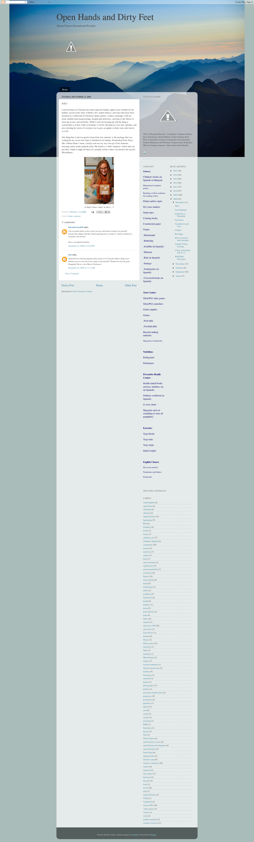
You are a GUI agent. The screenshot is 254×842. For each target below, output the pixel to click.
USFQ (145, 798)
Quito (145, 706)
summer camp (149, 759)
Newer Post (68, 285)
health (145, 601)
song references (149, 749)
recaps (145, 713)
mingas (146, 661)
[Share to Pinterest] (108, 212)
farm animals (148, 579)
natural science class (151, 668)
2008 (175, 199)
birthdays (147, 527)
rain (144, 710)
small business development (154, 745)
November (180, 263)
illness (145, 618)
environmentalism (150, 569)
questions (147, 703)
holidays (146, 604)
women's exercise (150, 823)
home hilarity (148, 611)
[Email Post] (92, 211)
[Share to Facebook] (106, 212)
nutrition (146, 678)
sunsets (146, 766)
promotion (147, 699)
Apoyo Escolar (149, 516)
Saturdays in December (180, 214)
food (145, 583)
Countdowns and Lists (182, 224)
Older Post (131, 285)
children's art (148, 537)
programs (147, 696)
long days (147, 646)
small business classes (152, 741)
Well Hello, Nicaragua (180, 257)
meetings (147, 654)
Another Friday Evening (181, 245)
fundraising (148, 587)
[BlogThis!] (100, 212)
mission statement (150, 664)
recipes (146, 717)
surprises (77, 216)
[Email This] (97, 212)
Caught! (178, 230)
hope (145, 615)
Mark (145, 650)
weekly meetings (150, 819)
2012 (175, 182)
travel (145, 787)
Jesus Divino (148, 632)
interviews (147, 629)
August (179, 276)
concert (146, 548)
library (146, 639)
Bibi (145, 523)
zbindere (135, 834)
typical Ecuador (149, 794)
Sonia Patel (147, 752)
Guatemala (147, 597)
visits (145, 815)
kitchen (146, 636)
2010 (175, 190)
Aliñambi (147, 509)
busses (145, 534)
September (180, 271)
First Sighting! (181, 209)
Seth (145, 734)
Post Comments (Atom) (82, 291)
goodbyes (147, 594)
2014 (175, 174)
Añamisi (146, 513)
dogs (145, 558)
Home (65, 89)
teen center (147, 773)
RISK (145, 724)
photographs (148, 685)
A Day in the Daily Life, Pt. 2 (182, 251)
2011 (175, 187)
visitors (146, 812)
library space (148, 643)
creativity (147, 551)
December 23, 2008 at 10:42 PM (81, 246)
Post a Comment (72, 273)
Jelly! (177, 206)
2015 (175, 170)
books (145, 530)
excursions (147, 572)
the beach (147, 777)
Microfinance (148, 657)
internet (146, 622)
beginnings (147, 520)
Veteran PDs (148, 805)
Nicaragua (147, 675)
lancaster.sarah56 (75, 227)
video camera (148, 808)
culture (146, 555)
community (148, 544)
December (180, 202)
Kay (70, 254)
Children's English (150, 541)
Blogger (153, 834)
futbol (145, 590)
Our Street (179, 220)
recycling (147, 720)
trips (145, 791)
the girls (146, 780)
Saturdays (147, 728)
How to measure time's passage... (182, 238)
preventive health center (153, 692)
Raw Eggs (179, 234)
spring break (148, 756)
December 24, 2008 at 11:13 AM (81, 267)
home (70, 216)
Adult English (148, 502)
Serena (146, 731)
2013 (175, 178)
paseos (145, 682)
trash (145, 784)
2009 (175, 194)
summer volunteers (151, 763)
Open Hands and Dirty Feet (105, 16)
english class (148, 565)
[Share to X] (103, 212)
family (146, 576)
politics (146, 689)
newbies (146, 671)
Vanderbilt (147, 801)
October (179, 267)
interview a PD (149, 625)
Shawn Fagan (148, 738)
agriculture (147, 506)
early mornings (149, 562)
